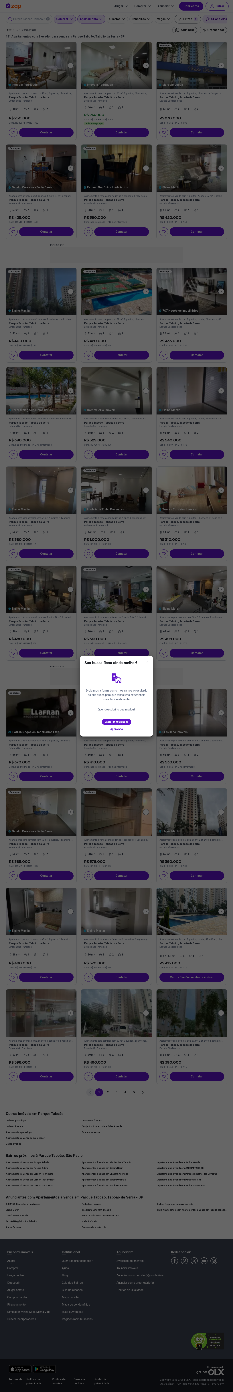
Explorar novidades (116, 721)
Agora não (116, 729)
